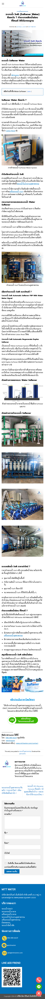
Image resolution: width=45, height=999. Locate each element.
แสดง (29, 91)
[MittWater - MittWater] (22, 4)
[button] (3, 3)
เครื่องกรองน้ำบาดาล (9, 914)
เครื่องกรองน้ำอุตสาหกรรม (13, 635)
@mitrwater (10, 740)
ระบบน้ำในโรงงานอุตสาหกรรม (28, 184)
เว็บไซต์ (7, 853)
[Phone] (39, 980)
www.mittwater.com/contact (27, 743)
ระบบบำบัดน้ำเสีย (8, 925)
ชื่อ (5, 833)
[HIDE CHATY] (39, 993)
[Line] (39, 987)
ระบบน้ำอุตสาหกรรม (22, 11)
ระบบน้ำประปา (7, 909)
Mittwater (32, 27)
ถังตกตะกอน (6, 922)
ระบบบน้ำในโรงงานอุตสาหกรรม (13, 917)
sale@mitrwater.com (15, 952)
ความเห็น (8, 814)
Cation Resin (10, 131)
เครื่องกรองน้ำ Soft (16, 191)
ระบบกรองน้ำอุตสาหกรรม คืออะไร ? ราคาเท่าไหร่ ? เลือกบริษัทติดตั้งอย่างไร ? (12, 790)
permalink (22, 754)
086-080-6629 (11, 738)
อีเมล (6, 843)
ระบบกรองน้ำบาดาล (9, 911)
